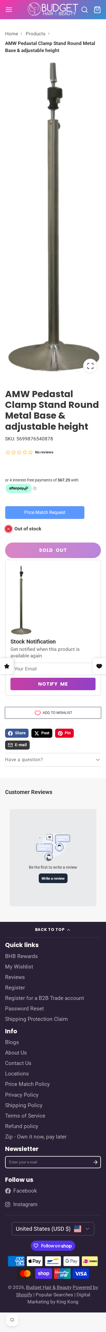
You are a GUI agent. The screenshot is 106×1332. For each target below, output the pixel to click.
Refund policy (21, 1126)
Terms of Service (25, 1116)
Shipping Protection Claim (36, 1019)
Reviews (15, 977)
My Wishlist (19, 967)
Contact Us (18, 1063)
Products (36, 33)
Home (11, 33)
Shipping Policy (23, 1105)
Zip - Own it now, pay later (35, 1137)
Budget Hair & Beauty (49, 1287)
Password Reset (24, 1009)
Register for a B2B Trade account (44, 998)
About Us (16, 1053)
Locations (17, 1074)
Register (15, 988)
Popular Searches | (55, 1294)
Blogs (12, 1042)
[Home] (53, 10)
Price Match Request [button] (44, 512)
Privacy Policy (21, 1095)
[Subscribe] (95, 1162)
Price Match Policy (27, 1084)
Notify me (53, 684)
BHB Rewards (21, 956)
